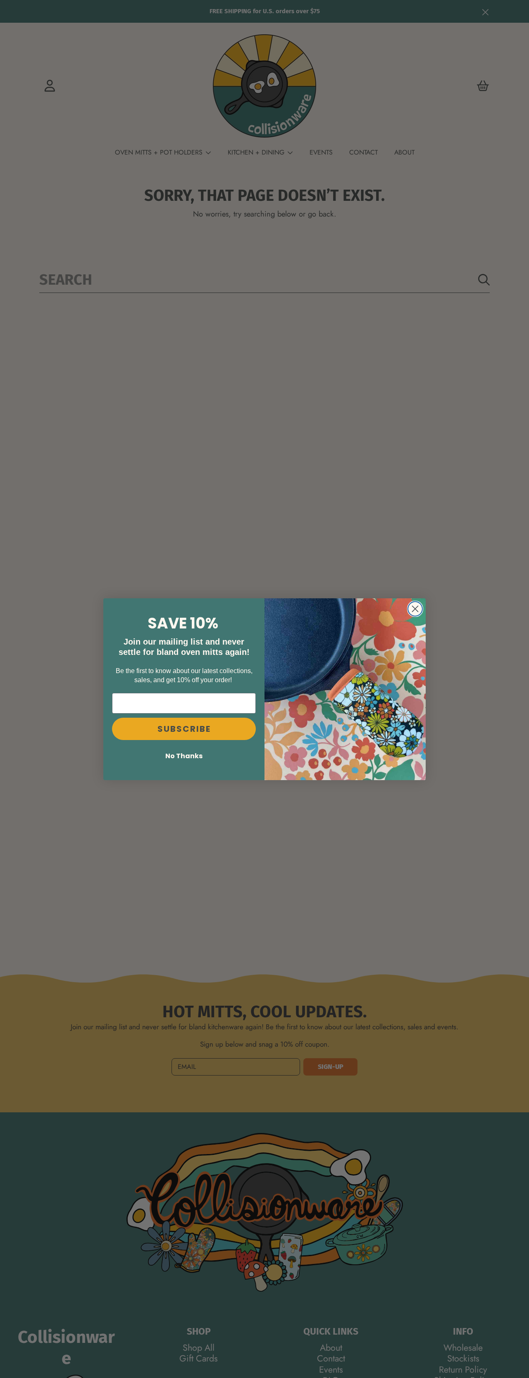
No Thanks (184, 755)
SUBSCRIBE (184, 728)
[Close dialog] (415, 609)
